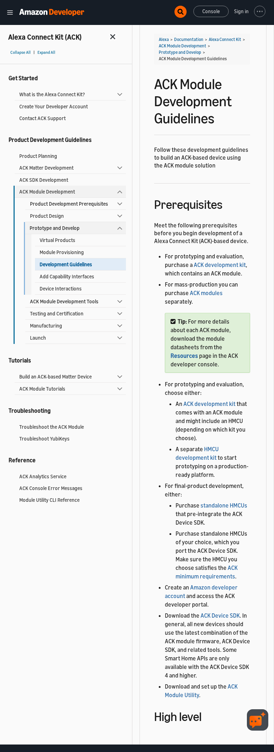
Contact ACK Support (42, 118)
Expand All (46, 52)
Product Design (47, 216)
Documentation (188, 39)
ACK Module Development (47, 192)
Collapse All (20, 52)
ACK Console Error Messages (50, 488)
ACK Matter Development (46, 168)
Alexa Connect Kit (225, 39)
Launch (38, 338)
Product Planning (38, 156)
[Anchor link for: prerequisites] (229, 203)
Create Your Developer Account (53, 106)
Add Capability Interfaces (67, 276)
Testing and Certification (56, 313)
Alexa (164, 39)
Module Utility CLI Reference (49, 500)
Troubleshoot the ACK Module (51, 427)
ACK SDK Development (43, 180)
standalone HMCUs (224, 505)
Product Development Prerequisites (69, 204)
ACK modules (206, 293)
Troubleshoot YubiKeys (44, 439)
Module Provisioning (62, 252)
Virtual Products (57, 240)
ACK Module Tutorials (42, 389)
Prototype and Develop (55, 228)
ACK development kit (220, 264)
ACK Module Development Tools (64, 301)
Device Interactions (61, 288)
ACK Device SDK (220, 615)
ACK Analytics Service (42, 476)
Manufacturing (46, 326)
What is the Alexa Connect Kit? (52, 94)
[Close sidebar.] (113, 36)
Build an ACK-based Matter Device (55, 377)
